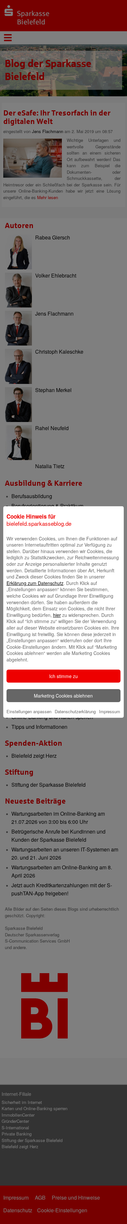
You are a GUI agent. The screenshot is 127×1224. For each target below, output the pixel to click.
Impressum (109, 711)
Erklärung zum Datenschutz (35, 583)
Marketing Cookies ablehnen (63, 695)
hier (57, 615)
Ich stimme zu (63, 676)
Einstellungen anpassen (29, 711)
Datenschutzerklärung (75, 711)
